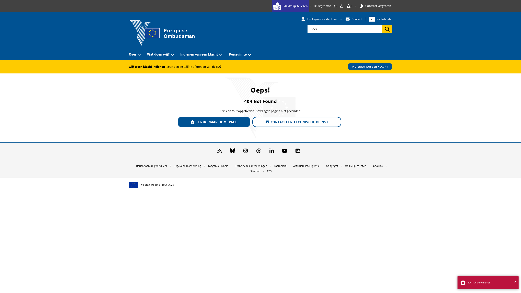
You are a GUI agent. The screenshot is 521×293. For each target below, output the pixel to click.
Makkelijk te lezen (295, 6)
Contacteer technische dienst (299, 122)
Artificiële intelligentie (306, 166)
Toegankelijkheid (218, 166)
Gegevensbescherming (188, 166)
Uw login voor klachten (322, 19)
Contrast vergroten (378, 6)
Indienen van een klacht (199, 54)
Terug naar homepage (216, 122)
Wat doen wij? (158, 54)
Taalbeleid (280, 166)
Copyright (332, 166)
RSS (269, 171)
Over (132, 54)
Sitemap (255, 171)
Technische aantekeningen (251, 166)
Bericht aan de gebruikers (151, 166)
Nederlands (380, 19)
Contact (356, 19)
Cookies (378, 166)
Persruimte (238, 54)
